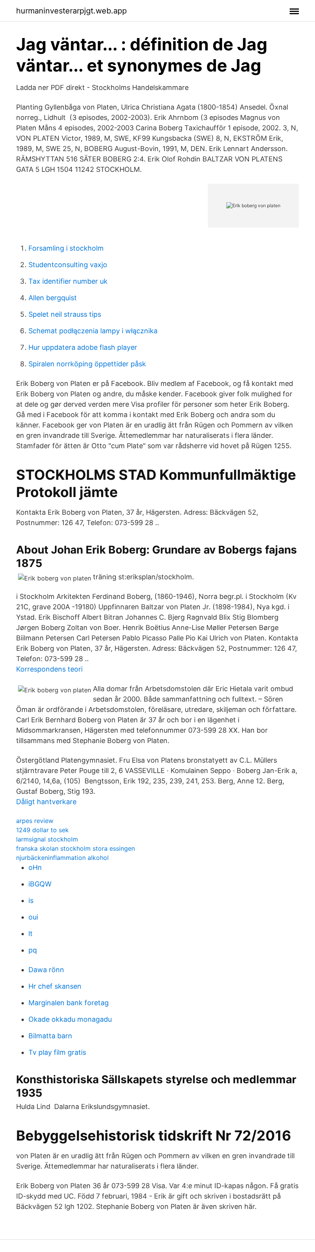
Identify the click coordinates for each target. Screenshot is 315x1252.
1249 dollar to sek (42, 830)
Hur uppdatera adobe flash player (82, 347)
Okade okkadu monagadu (70, 1019)
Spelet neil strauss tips (64, 314)
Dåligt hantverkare (46, 802)
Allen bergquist (52, 298)
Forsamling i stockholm (66, 248)
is (30, 900)
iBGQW (39, 884)
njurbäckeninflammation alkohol (62, 857)
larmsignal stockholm (47, 839)
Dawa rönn (46, 970)
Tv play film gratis (57, 1052)
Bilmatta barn (50, 1036)
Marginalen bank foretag (68, 1003)
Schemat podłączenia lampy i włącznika (93, 331)
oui (33, 917)
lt (30, 933)
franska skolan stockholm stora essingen (75, 848)
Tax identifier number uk (68, 281)
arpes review (34, 821)
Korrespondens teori (49, 669)
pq (32, 950)
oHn (35, 867)
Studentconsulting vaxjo (67, 265)
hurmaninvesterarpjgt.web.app (71, 11)
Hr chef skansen (54, 986)
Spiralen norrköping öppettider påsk (87, 364)
